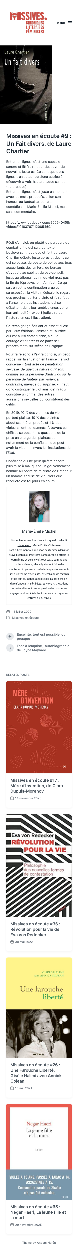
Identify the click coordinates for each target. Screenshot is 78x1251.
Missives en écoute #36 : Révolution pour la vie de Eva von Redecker (35, 929)
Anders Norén (46, 1242)
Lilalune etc (24, 545)
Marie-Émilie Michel (42, 207)
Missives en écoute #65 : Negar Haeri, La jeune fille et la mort (38, 1212)
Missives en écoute (25, 617)
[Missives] (28, 23)
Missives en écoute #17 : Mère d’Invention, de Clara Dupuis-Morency (36, 786)
